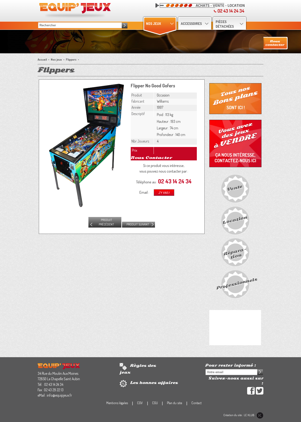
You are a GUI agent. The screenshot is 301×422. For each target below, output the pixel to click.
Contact (196, 403)
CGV (140, 403)
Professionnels (237, 283)
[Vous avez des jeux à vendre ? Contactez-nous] (235, 143)
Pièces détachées (225, 24)
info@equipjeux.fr (59, 395)
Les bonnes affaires (154, 383)
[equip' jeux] (75, 10)
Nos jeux (153, 23)
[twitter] (259, 391)
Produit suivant (138, 224)
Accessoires (191, 23)
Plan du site (174, 403)
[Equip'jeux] (59, 366)
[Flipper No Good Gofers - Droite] (83, 145)
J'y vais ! (164, 192)
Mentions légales (117, 403)
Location (235, 220)
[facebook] (251, 391)
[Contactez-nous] (275, 42)
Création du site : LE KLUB (239, 415)
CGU (155, 403)
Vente (235, 188)
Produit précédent (106, 222)
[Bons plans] (235, 98)
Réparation (235, 253)
